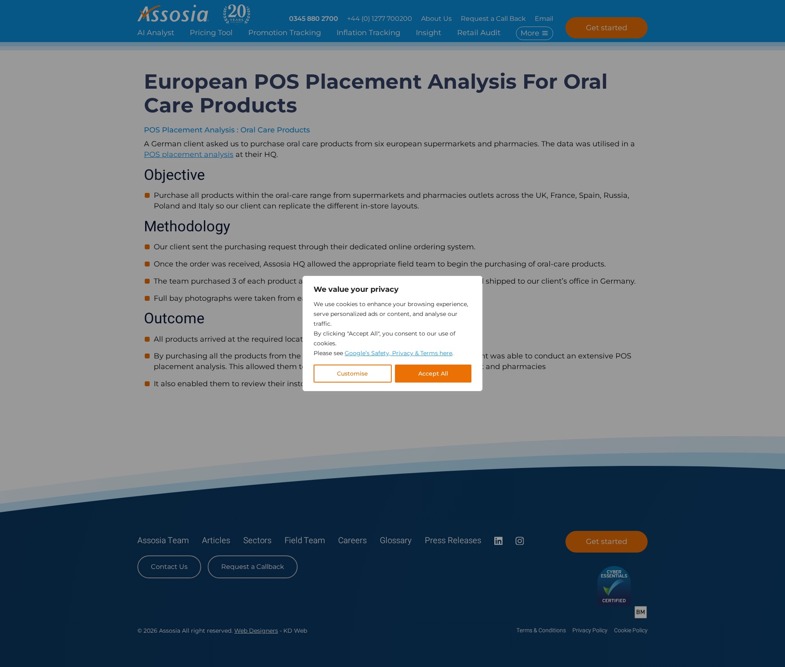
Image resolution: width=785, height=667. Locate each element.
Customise (352, 373)
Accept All (433, 373)
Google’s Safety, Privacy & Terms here (398, 353)
